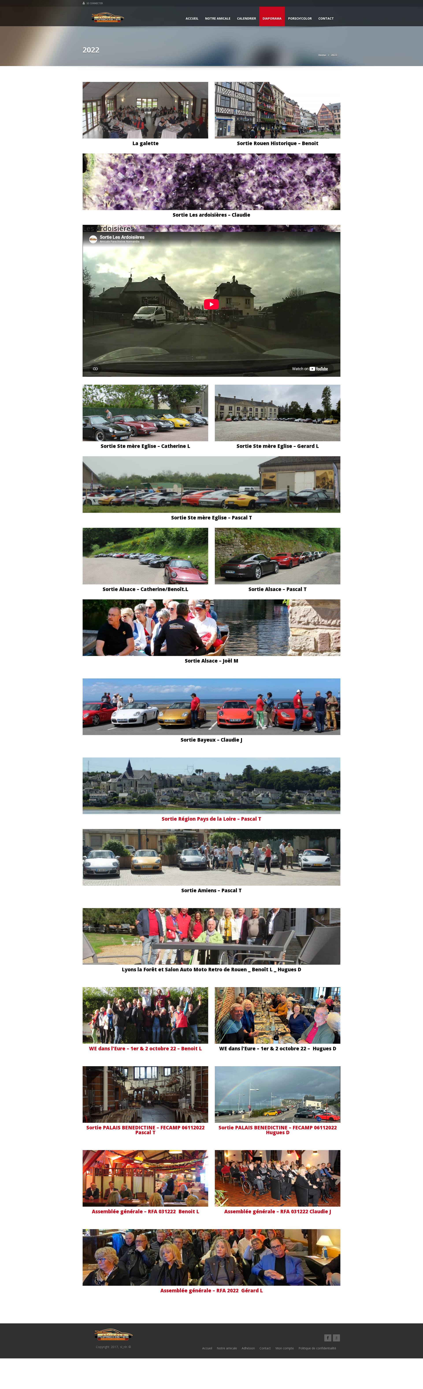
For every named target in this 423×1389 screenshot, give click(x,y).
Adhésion (248, 1348)
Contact (326, 18)
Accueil (192, 18)
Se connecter (94, 3)
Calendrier (246, 18)
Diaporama (272, 18)
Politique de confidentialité (317, 1348)
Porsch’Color (300, 18)
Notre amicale (217, 18)
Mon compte (284, 1348)
